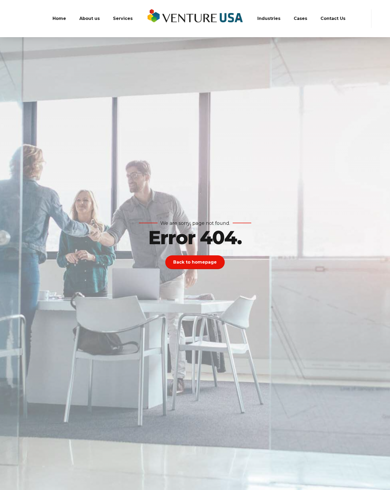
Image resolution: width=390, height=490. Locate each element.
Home (59, 18)
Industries (268, 18)
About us (89, 18)
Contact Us (332, 18)
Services (123, 18)
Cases (300, 18)
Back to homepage (195, 262)
